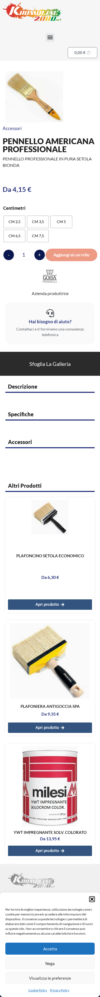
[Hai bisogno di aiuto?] (50, 313)
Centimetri (14, 208)
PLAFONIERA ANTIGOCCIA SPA (50, 706)
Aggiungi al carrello (71, 254)
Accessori (12, 128)
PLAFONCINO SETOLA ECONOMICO (50, 555)
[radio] (14, 222)
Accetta (50, 948)
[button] (92, 899)
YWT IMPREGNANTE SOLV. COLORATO (50, 832)
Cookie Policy (37, 990)
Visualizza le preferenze (50, 978)
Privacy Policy (59, 990)
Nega (50, 963)
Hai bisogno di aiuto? (50, 321)
